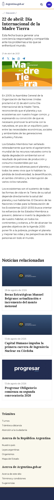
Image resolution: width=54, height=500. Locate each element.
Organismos (8, 454)
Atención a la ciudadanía (14, 430)
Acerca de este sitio (11, 474)
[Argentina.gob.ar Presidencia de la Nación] (13, 4)
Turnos (5, 421)
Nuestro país (8, 445)
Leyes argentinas (10, 450)
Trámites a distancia (12, 425)
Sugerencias (8, 483)
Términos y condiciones (14, 478)
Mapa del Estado (10, 459)
